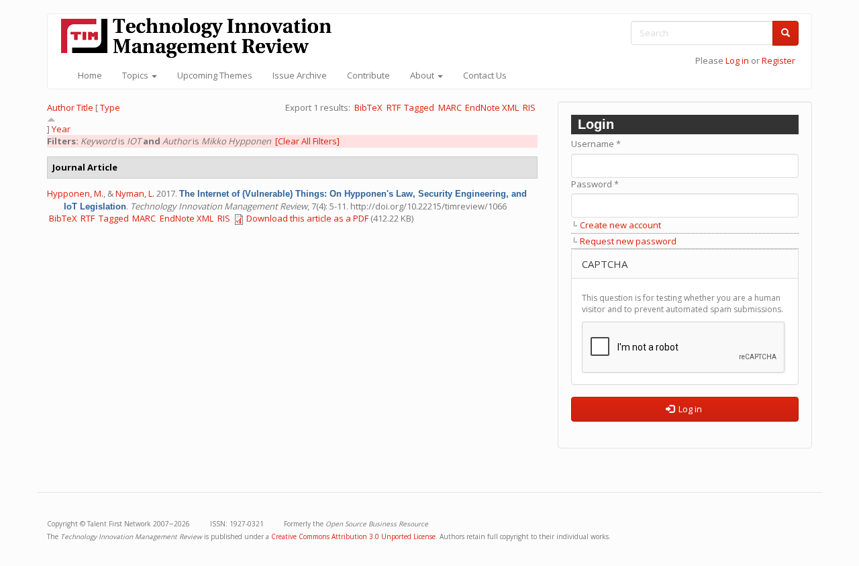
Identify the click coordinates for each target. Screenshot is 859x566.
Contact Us (485, 75)
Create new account (620, 225)
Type (110, 107)
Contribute (368, 75)
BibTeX (368, 107)
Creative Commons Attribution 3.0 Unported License (353, 536)
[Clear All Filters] (307, 141)
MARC (450, 107)
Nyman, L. (134, 193)
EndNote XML (492, 107)
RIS (529, 107)
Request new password (628, 241)
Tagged (419, 107)
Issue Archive (299, 75)
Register (778, 60)
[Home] (201, 37)
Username (596, 144)
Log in (737, 60)
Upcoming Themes (214, 75)
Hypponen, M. (75, 193)
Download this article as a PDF (307, 218)
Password (595, 184)
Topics (136, 75)
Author (60, 107)
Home (90, 75)
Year (61, 129)
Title (85, 107)
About (423, 75)
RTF (394, 107)
